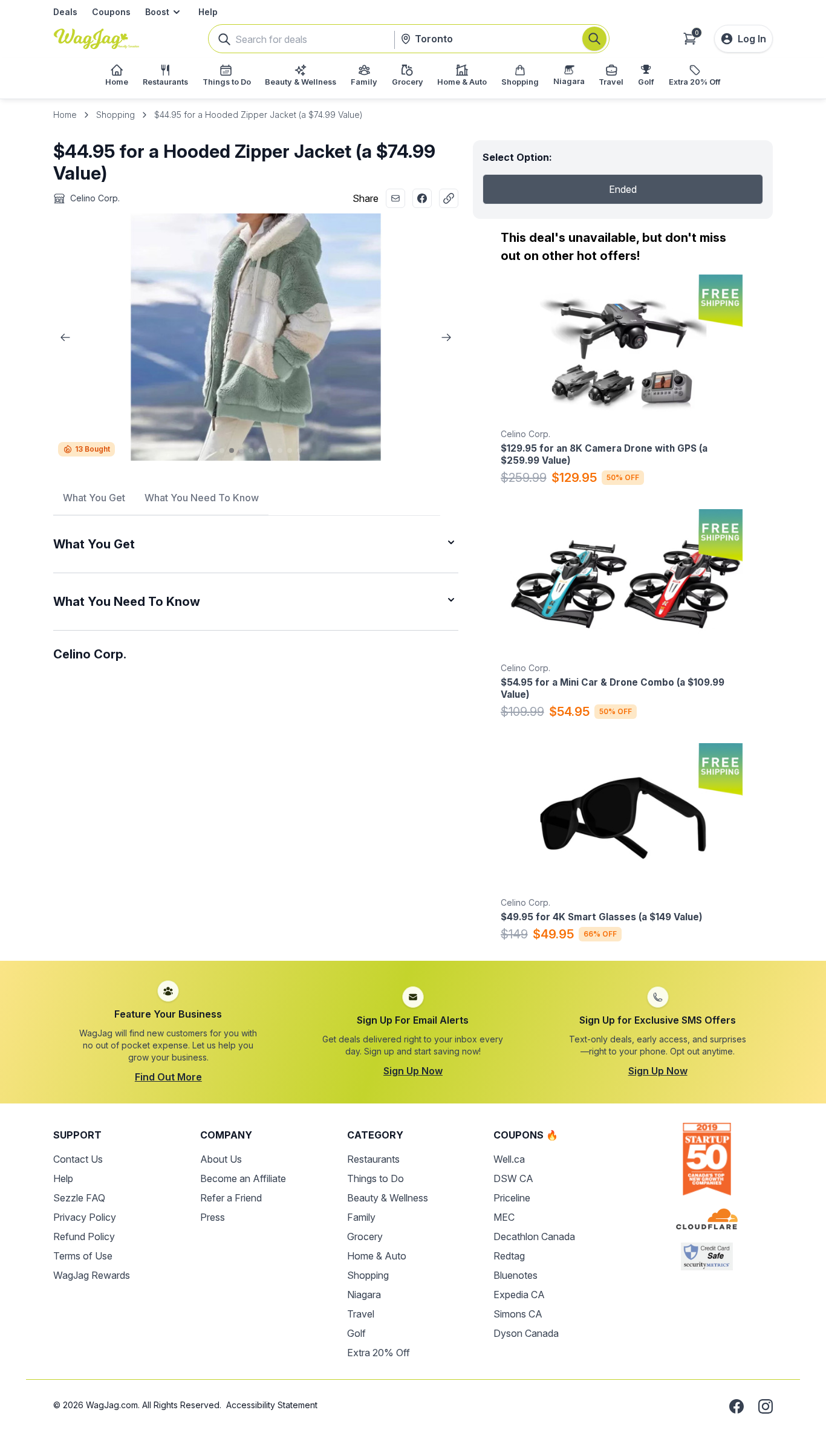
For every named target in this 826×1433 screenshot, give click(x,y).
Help (208, 12)
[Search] (594, 39)
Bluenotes (515, 1275)
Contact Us (78, 1159)
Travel (360, 1314)
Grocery (365, 1236)
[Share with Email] (395, 198)
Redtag (509, 1256)
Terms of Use (82, 1256)
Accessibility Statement (271, 1405)
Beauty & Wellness (387, 1198)
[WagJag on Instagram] (765, 1406)
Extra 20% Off (378, 1353)
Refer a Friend (231, 1198)
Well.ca (509, 1159)
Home (65, 114)
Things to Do (375, 1178)
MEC (504, 1217)
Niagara (364, 1294)
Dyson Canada (526, 1333)
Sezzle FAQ (79, 1198)
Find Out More (168, 1077)
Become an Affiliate (243, 1178)
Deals (65, 12)
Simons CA (517, 1314)
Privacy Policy (84, 1217)
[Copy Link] (448, 198)
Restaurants (373, 1159)
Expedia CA (519, 1294)
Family (361, 1217)
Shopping (115, 114)
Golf (356, 1333)
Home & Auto (376, 1256)
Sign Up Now (413, 1071)
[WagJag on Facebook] (736, 1406)
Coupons (111, 12)
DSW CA (513, 1178)
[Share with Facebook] (422, 198)
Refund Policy (84, 1236)
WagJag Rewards (91, 1275)
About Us (221, 1159)
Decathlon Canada (534, 1236)
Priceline (511, 1198)
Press (212, 1217)
